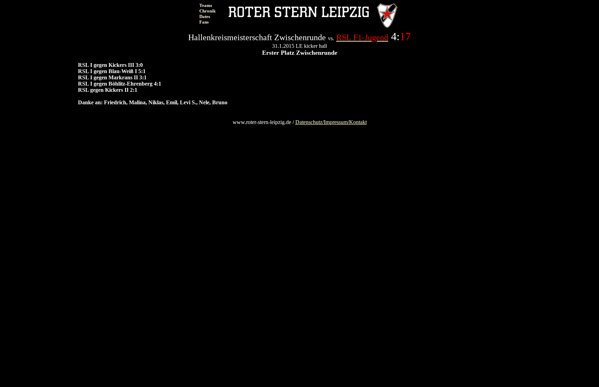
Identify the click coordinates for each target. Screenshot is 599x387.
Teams (205, 5)
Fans (204, 22)
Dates (204, 16)
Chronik (207, 11)
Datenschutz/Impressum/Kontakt (331, 122)
